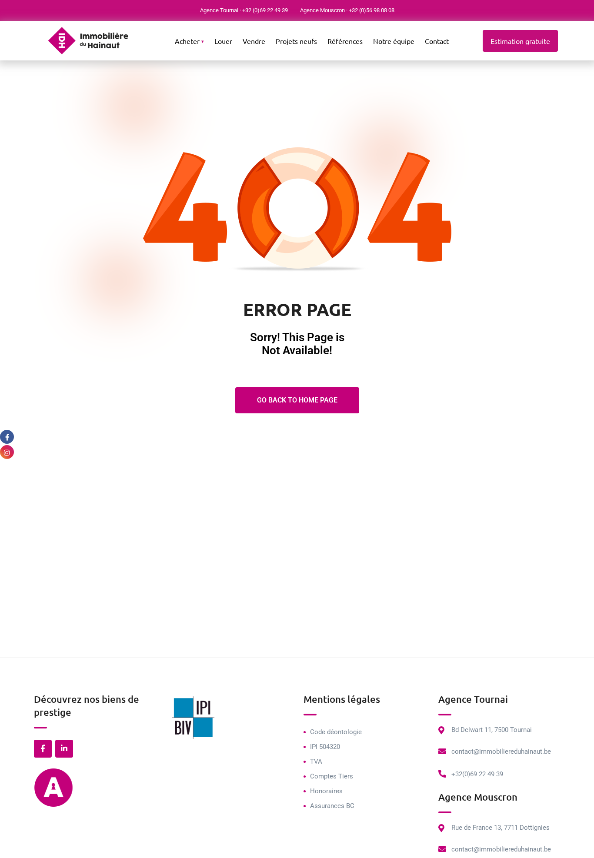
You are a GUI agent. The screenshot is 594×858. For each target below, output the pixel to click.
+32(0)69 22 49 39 (477, 774)
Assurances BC (332, 806)
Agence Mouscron (322, 10)
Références (345, 41)
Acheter (187, 41)
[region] (113, 795)
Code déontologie (336, 732)
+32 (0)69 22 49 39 (265, 10)
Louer (223, 41)
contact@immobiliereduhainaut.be (501, 751)
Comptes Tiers (331, 776)
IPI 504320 (325, 747)
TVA (316, 761)
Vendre (254, 41)
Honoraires (326, 791)
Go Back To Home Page (297, 400)
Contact (437, 41)
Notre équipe (393, 41)
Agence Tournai (219, 10)
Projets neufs (296, 41)
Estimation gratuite (520, 41)
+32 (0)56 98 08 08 (371, 10)
